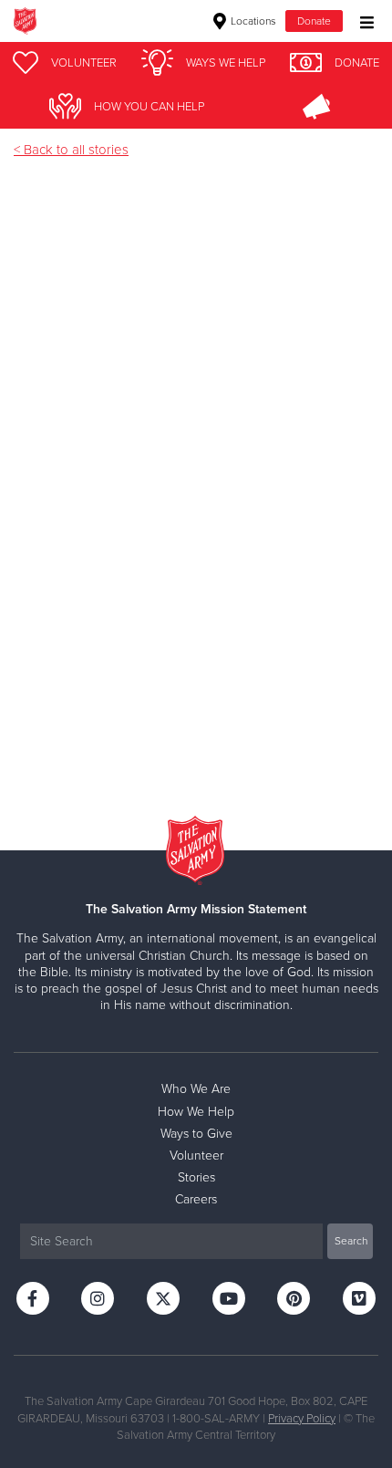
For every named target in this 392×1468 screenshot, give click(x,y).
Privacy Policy (301, 1418)
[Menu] (362, 20)
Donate (314, 21)
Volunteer (196, 1155)
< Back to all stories (71, 149)
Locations (252, 21)
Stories (196, 1177)
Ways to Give (196, 1133)
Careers (196, 1199)
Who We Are (196, 1089)
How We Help (196, 1111)
